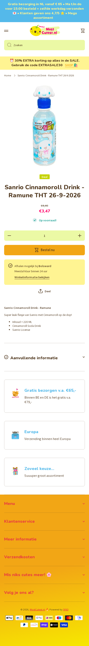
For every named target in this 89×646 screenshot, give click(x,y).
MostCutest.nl (37, 609)
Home (7, 75)
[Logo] (44, 31)
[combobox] (44, 45)
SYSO (66, 609)
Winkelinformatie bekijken (31, 277)
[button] (83, 31)
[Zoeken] (7, 45)
